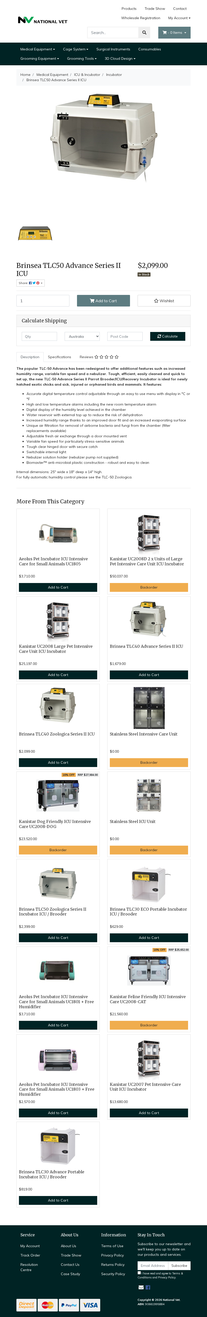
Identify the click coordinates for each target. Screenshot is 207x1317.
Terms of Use (112, 1246)
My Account (178, 18)
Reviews (87, 357)
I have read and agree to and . (160, 1275)
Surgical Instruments (113, 49)
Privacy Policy (112, 1255)
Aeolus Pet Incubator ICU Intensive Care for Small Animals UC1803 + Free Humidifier (56, 1089)
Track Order (30, 1255)
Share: (24, 283)
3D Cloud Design (119, 58)
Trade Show (155, 8)
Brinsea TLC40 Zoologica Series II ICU (57, 734)
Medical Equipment (36, 49)
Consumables (149, 49)
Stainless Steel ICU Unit (133, 821)
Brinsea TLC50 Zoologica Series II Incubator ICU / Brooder (52, 912)
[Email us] (141, 1287)
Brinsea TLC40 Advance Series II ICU (146, 646)
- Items (175, 32)
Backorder (149, 587)
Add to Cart (105, 300)
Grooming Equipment (38, 58)
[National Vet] (42, 21)
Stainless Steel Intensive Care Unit (143, 734)
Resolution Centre (29, 1267)
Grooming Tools (80, 58)
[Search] (144, 32)
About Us (68, 1246)
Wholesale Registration (140, 18)
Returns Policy (112, 1264)
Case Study (70, 1274)
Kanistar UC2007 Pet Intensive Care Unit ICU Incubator (145, 1087)
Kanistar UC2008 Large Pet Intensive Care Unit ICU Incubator (56, 649)
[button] (164, 301)
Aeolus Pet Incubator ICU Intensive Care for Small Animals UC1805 (53, 561)
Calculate (169, 336)
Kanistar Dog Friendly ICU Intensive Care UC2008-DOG (55, 824)
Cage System (74, 49)
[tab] (30, 357)
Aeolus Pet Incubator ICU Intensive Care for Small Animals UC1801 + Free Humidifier (56, 1001)
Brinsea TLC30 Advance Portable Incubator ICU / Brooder (51, 1174)
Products (129, 8)
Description (30, 357)
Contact (180, 8)
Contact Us (70, 1264)
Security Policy (113, 1274)
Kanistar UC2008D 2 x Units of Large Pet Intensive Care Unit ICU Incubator (147, 561)
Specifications (59, 357)
